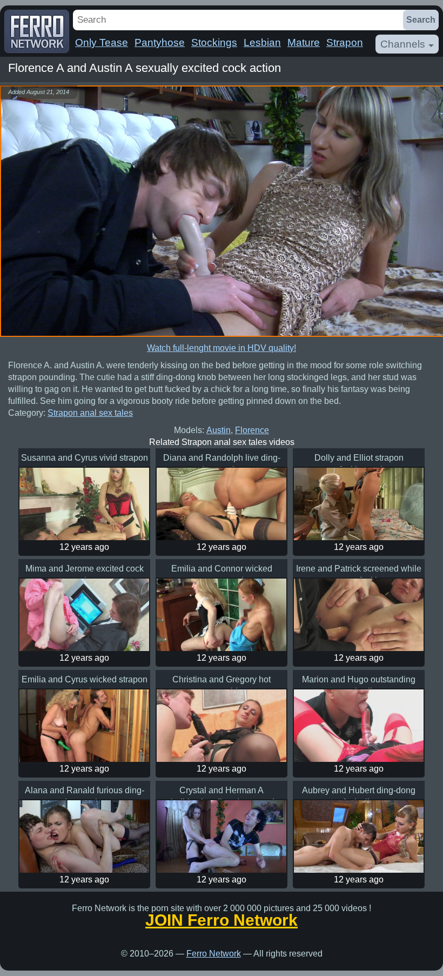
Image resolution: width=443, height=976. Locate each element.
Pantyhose (160, 42)
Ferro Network (213, 953)
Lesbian (262, 42)
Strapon (344, 42)
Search (420, 19)
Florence (252, 430)
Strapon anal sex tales (90, 412)
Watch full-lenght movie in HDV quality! (221, 348)
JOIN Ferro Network (221, 920)
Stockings (214, 42)
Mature (303, 42)
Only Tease (101, 42)
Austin (218, 430)
